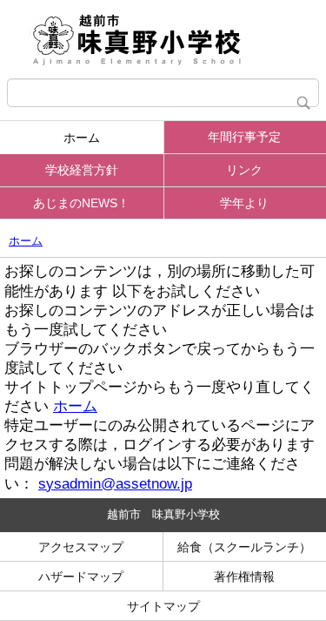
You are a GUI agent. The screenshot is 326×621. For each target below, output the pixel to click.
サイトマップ (163, 606)
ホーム (81, 138)
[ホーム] (163, 39)
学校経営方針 (81, 170)
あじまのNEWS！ (81, 203)
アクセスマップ (80, 547)
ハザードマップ (80, 577)
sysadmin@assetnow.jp (115, 484)
